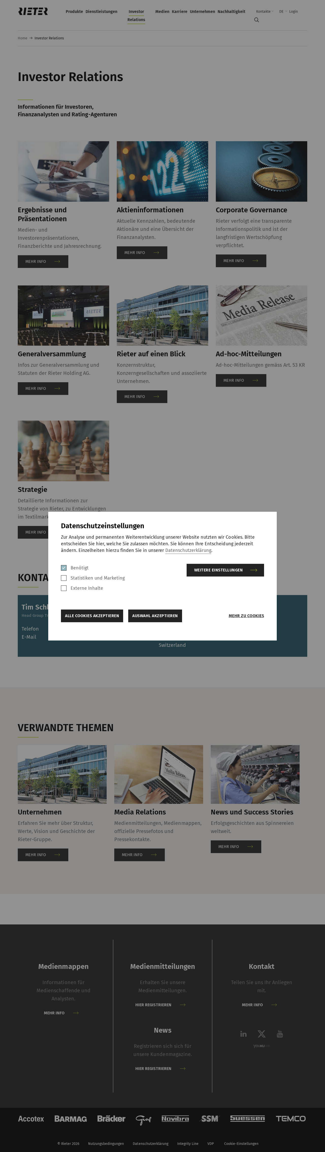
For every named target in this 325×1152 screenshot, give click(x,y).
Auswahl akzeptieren (155, 615)
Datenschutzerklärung (188, 550)
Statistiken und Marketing (98, 578)
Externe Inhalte (87, 588)
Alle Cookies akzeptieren (92, 615)
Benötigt (80, 568)
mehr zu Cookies (246, 615)
